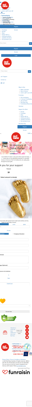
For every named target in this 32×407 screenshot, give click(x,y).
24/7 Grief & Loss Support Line (18, 345)
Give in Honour (24, 91)
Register (16, 26)
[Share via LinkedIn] (14, 153)
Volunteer (21, 106)
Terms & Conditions (15, 359)
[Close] (31, 133)
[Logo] (16, 5)
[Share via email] (12, 153)
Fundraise (21, 95)
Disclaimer (23, 359)
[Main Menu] (0, 133)
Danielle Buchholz (15, 151)
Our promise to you (6, 39)
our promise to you (21, 366)
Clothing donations (6, 36)
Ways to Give (22, 87)
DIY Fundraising (7, 18)
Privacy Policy (5, 359)
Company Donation (19, 234)
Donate (16, 30)
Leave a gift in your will (26, 92)
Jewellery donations (7, 38)
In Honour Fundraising (8, 19)
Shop (3, 33)
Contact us (3, 79)
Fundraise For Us (5, 15)
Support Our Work (23, 109)
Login (16, 55)
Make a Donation (25, 89)
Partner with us (5, 34)
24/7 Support (4, 76)
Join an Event (6, 21)
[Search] (29, 71)
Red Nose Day (6, 22)
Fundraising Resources (9, 24)
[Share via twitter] (11, 153)
